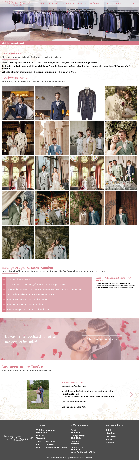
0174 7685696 (49, 444)
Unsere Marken (111, 436)
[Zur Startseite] (18, 3)
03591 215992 (50, 441)
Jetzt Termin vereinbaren (102, 339)
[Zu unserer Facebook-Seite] (134, 3)
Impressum (109, 439)
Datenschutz (110, 442)
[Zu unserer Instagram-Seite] (136, 3)
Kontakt (108, 430)
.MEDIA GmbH (85, 458)
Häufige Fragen (110, 433)
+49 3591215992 (100, 285)
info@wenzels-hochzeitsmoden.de (119, 287)
